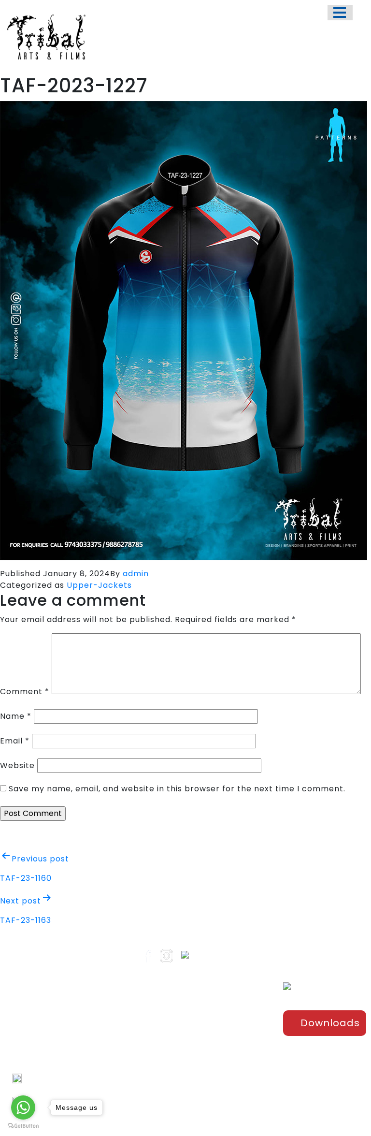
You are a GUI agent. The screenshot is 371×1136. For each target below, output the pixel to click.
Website (17, 765)
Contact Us (181, 1069)
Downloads (330, 1023)
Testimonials (183, 1053)
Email (14, 740)
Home (172, 1005)
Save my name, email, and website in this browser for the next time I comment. (177, 788)
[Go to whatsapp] (23, 1107)
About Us (177, 1037)
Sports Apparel (235, 1010)
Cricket (234, 1030)
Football (235, 1046)
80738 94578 (46, 1089)
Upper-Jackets (99, 585)
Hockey (234, 1062)
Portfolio (176, 1021)
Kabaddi (236, 1078)
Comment (24, 691)
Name (15, 716)
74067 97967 (46, 1078)
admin (136, 573)
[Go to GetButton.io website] (23, 1126)
